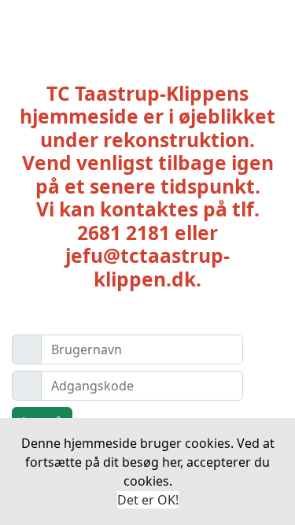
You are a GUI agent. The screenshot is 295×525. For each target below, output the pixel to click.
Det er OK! (148, 499)
